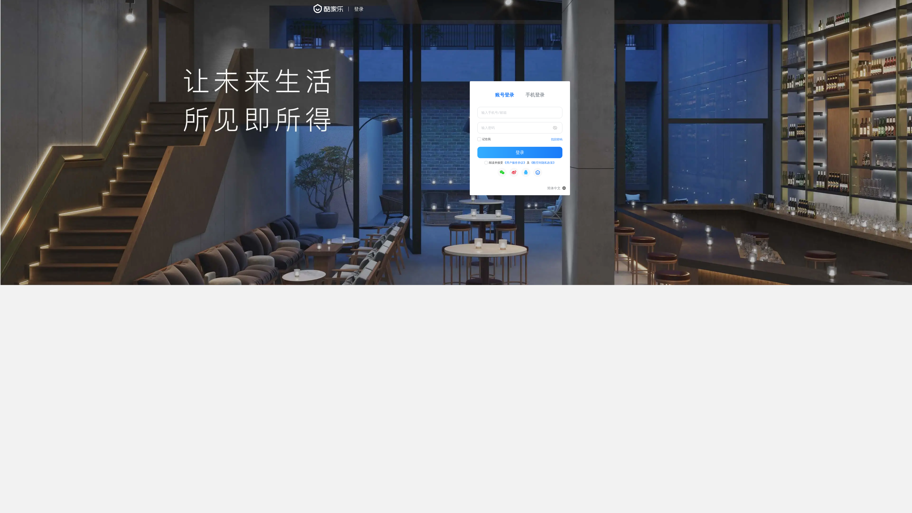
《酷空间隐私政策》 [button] (543, 162)
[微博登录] (513, 172)
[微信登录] (502, 172)
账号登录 (504, 94)
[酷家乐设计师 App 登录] (537, 172)
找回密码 (556, 139)
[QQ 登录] (525, 172)
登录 (520, 152)
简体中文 (553, 188)
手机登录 (535, 94)
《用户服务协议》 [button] (515, 162)
